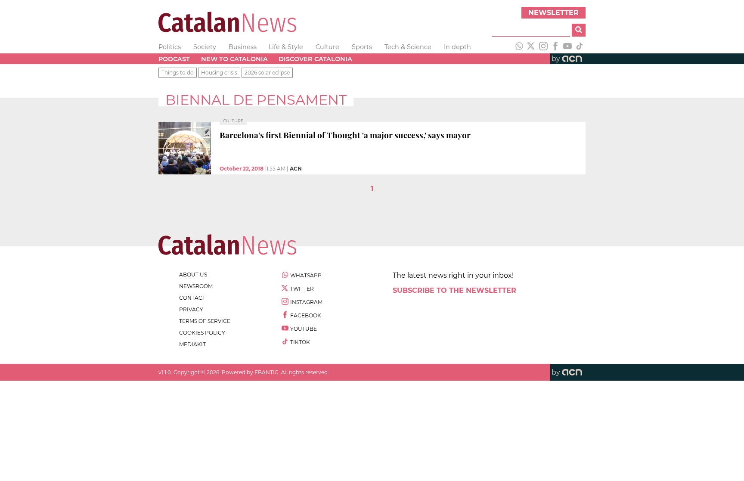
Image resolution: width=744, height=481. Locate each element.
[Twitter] (531, 47)
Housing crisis (219, 72)
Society (204, 47)
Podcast (174, 59)
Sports (362, 47)
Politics (169, 47)
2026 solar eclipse (267, 72)
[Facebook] (555, 47)
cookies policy (202, 332)
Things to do (177, 72)
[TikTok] (580, 47)
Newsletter (553, 13)
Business (243, 47)
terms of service (204, 321)
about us (193, 274)
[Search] (579, 30)
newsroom (196, 286)
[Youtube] (567, 47)
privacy (191, 309)
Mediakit (192, 344)
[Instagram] (543, 47)
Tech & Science (407, 47)
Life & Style (286, 47)
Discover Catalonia (315, 59)
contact (192, 298)
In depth (457, 47)
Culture (327, 47)
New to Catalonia (234, 59)
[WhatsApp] (519, 47)
